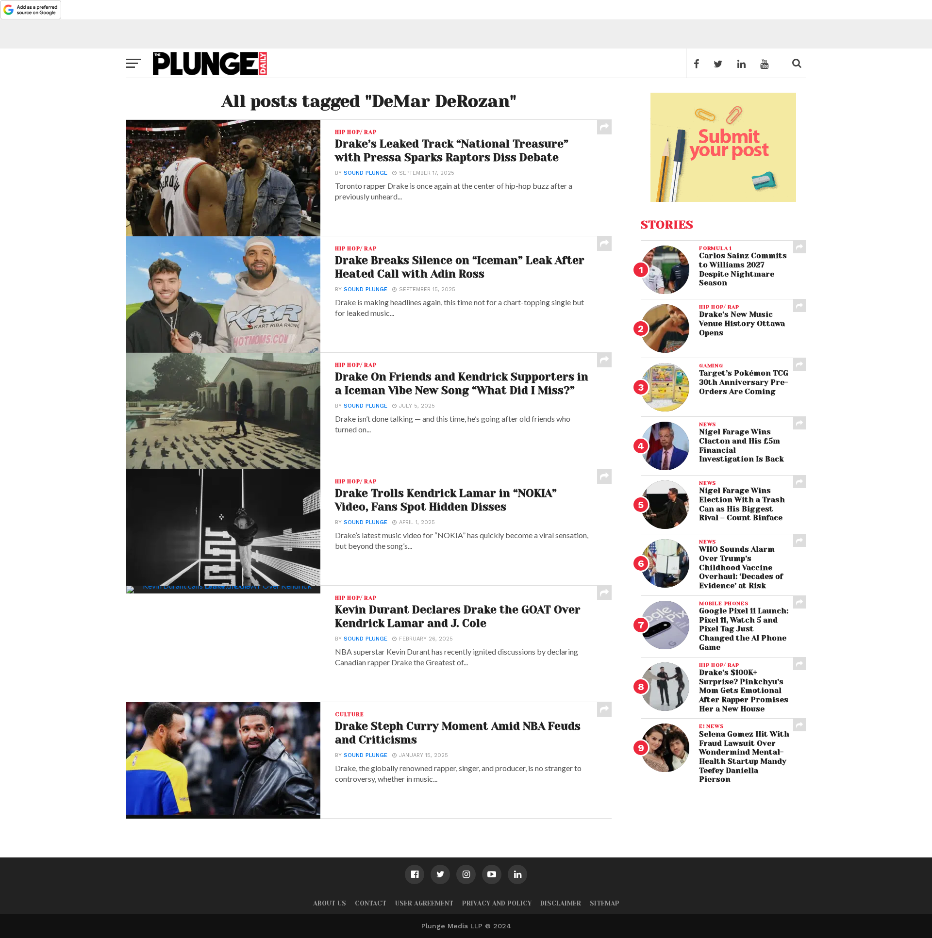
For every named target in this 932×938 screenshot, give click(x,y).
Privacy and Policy (497, 903)
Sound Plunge (365, 173)
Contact (370, 903)
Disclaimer (560, 903)
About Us (329, 903)
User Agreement (424, 903)
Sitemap (604, 903)
